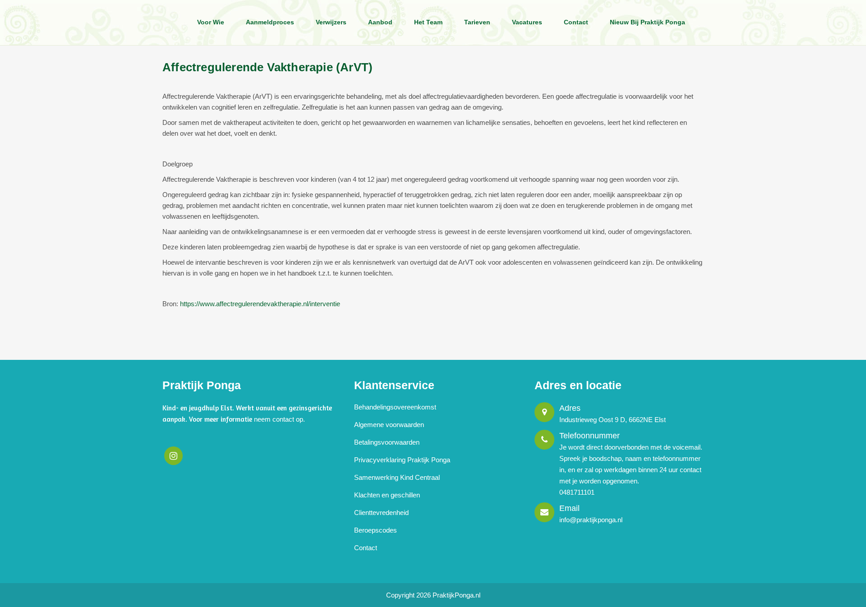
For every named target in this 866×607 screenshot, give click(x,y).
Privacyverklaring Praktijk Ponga (402, 460)
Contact (365, 548)
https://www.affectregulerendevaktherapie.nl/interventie (260, 304)
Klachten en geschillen (387, 495)
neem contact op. (279, 419)
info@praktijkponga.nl (590, 520)
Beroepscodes (375, 530)
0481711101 (576, 492)
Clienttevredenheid (381, 512)
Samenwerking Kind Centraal (397, 477)
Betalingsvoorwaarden (386, 442)
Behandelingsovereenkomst (395, 407)
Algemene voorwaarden (389, 424)
